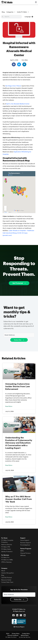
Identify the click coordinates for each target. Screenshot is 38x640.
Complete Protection (7, 541)
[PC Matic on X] (21, 615)
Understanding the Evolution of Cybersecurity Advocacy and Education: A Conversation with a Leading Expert (18, 443)
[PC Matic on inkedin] (17, 615)
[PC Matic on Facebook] (13, 615)
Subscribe (18, 340)
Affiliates (23, 555)
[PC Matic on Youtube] (25, 615)
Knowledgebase (25, 545)
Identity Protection (6, 551)
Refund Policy (25, 635)
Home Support (24, 540)
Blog (3, 12)
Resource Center (6, 580)
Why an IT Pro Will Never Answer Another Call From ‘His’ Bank (18, 499)
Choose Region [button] (19, 627)
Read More (8, 406)
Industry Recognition (7, 573)
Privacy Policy (15, 633)
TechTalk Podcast (6, 577)
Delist (6, 549)
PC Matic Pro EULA (11, 637)
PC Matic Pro (5, 557)
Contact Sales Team (7, 582)
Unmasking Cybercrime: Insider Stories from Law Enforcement (17, 386)
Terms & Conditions (12, 635)
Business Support (25, 542)
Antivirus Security (6, 544)
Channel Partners (25, 553)
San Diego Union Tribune (13, 86)
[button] (14, 64)
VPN (5, 547)
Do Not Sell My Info (24, 637)
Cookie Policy (26, 633)
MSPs (22, 551)
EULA (7, 633)
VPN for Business (6, 562)
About (3, 570)
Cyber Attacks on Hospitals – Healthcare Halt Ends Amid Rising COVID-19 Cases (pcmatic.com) (18, 233)
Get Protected (17, 283)
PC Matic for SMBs (7, 559)
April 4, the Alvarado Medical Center (17, 104)
